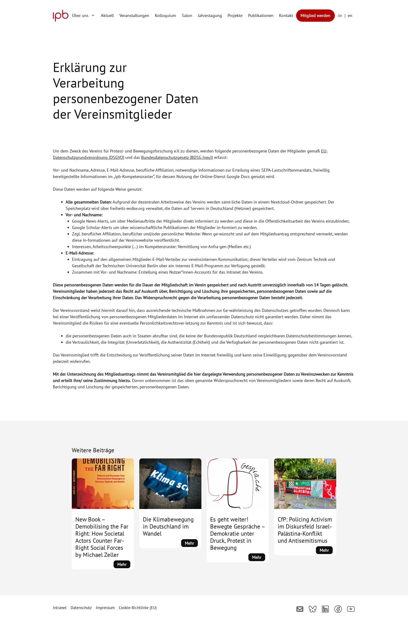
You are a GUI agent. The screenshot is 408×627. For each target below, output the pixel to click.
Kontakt (286, 15)
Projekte (235, 15)
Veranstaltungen (134, 15)
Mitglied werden (315, 15)
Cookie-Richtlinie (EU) (138, 607)
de (340, 15)
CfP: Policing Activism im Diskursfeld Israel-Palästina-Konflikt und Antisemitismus (305, 530)
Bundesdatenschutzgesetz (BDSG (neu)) (177, 157)
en (350, 15)
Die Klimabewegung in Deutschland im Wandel (168, 526)
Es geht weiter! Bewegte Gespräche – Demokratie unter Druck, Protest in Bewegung (237, 533)
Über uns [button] (80, 15)
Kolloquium (165, 15)
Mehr (123, 564)
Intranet (60, 607)
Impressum (105, 607)
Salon (187, 15)
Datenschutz (81, 607)
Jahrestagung (210, 15)
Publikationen (260, 15)
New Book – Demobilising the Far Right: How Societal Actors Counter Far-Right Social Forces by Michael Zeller (101, 537)
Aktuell (107, 15)
